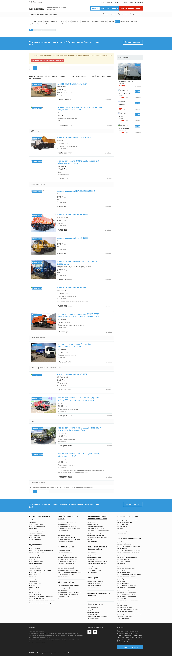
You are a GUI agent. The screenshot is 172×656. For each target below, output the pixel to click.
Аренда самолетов (92, 614)
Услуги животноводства (94, 570)
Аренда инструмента (123, 555)
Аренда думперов (63, 530)
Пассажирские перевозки (39, 516)
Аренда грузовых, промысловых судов (127, 520)
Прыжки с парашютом (93, 618)
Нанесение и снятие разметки (67, 599)
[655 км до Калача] (43, 269)
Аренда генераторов (122, 548)
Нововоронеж (85, 21)
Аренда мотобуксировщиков (37, 531)
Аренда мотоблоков (93, 555)
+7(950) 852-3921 (65, 125)
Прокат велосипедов (35, 539)
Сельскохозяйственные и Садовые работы (97, 548)
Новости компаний (113, 2)
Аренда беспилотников (94, 610)
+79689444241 (64, 179)
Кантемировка (50, 24)
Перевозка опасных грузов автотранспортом (42, 601)
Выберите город (36, 2)
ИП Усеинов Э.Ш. (62, 377)
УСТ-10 (60, 112)
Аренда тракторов (92, 559)
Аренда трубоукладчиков (65, 541)
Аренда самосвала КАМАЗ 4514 (72, 84)
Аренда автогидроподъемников (67, 522)
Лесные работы (93, 578)
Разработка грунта (63, 577)
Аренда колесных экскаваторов (67, 561)
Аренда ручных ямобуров (124, 590)
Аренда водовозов (34, 557)
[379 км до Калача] (43, 143)
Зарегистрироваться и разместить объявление (47, 60)
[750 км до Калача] (43, 352)
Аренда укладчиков (63, 596)
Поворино (134, 21)
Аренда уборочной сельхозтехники (97, 561)
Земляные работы (66, 547)
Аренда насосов (121, 570)
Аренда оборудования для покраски (127, 579)
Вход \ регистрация (136, 2)
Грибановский (34, 24)
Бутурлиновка (95, 21)
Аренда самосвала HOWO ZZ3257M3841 (76, 191)
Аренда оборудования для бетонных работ (129, 574)
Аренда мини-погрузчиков (65, 533)
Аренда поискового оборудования (126, 585)
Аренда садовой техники (94, 557)
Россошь (63, 21)
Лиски (69, 21)
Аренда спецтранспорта (36, 572)
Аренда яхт (120, 528)
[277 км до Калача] (43, 89)
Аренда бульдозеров (64, 550)
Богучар (58, 24)
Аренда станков (121, 598)
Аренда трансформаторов (124, 607)
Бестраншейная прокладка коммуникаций (70, 572)
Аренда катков (62, 590)
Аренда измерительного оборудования (128, 553)
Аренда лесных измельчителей (96, 581)
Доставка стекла (34, 592)
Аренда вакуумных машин (36, 553)
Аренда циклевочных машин (125, 611)
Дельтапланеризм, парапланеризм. (97, 616)
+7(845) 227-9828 (64, 153)
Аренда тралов (33, 574)
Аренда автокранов (63, 524)
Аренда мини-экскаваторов (66, 563)
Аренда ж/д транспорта (94, 599)
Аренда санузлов (92, 541)
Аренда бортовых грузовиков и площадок (41, 550)
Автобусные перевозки (35, 520)
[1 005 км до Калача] (43, 435)
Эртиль (64, 24)
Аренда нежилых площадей (95, 533)
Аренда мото (33, 528)
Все (31, 30)
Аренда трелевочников (94, 585)
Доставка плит (33, 590)
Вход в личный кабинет (131, 8)
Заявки (115, 8)
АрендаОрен (62, 403)
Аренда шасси (33, 581)
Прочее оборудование (123, 618)
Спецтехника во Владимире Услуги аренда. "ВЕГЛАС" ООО (76, 266)
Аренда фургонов (34, 579)
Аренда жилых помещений (95, 526)
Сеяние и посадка (92, 568)
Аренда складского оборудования (126, 596)
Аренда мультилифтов (35, 563)
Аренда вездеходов (34, 555)
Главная (105, 14)
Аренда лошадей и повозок (37, 526)
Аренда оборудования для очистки (126, 577)
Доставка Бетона (34, 587)
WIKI (102, 2)
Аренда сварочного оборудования (126, 592)
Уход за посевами (92, 572)
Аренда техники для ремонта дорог (68, 594)
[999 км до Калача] (43, 404)
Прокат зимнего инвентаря (124, 616)
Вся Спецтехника (62, 194)
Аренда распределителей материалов (69, 592)
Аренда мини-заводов (123, 566)
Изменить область (37, 21)
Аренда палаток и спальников (95, 535)
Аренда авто (32, 522)
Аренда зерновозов (34, 559)
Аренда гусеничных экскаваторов (67, 557)
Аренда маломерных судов (124, 522)
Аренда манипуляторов (36, 561)
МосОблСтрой (61, 290)
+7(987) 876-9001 (65, 416)
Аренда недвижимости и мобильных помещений (97, 517)
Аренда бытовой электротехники (126, 544)
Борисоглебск (55, 21)
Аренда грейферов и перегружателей (69, 528)
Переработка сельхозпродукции (96, 563)
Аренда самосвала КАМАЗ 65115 (72, 214)
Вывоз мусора (33, 585)
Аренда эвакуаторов (35, 583)
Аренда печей (121, 581)
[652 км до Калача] (43, 222)
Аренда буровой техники (65, 553)
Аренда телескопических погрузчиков (69, 539)
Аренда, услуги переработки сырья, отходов (129, 614)
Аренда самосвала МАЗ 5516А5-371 (74, 137)
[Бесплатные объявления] (37, 9)
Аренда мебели (121, 563)
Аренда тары (120, 603)
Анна (127, 21)
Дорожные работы (66, 582)
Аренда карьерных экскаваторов (67, 559)
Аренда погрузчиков (64, 535)
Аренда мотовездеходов (36, 533)
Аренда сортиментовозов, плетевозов (40, 570)
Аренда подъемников (123, 583)
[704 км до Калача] (43, 321)
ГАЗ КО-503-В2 (124, 128)
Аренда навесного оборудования (126, 568)
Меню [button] (124, 2)
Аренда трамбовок (122, 605)
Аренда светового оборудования (126, 594)
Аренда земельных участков (95, 528)
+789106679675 (64, 362)
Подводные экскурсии (123, 531)
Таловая (42, 24)
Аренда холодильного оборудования (127, 609)
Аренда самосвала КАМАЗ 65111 (72, 238)
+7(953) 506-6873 (65, 446)
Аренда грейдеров (63, 555)
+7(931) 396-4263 (65, 477)
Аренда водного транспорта (128, 516)
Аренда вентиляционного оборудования (128, 546)
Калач (117, 21)
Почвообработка (92, 566)
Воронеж (46, 21)
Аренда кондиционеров (123, 561)
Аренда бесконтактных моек (125, 542)
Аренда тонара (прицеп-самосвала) (44, 30)
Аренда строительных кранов (66, 537)
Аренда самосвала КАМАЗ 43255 (72, 287)
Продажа (105, 8)
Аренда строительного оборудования (127, 601)
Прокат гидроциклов (122, 533)
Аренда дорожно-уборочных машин (68, 585)
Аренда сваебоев (63, 566)
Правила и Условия (73, 653)
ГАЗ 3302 (122, 105)
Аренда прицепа (34, 566)
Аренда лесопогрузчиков (94, 583)
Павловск (111, 21)
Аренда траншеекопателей (66, 568)
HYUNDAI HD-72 (124, 93)
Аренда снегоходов (34, 537)
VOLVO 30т (123, 116)
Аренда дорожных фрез (65, 588)
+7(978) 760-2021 (64, 390)
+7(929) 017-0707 (64, 99)
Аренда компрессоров (123, 559)
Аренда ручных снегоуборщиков (126, 587)
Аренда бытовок (92, 522)
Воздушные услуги (95, 604)
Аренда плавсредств (122, 524)
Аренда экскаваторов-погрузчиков (68, 570)
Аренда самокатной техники (37, 535)
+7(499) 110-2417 (64, 206)
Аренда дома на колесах (36, 524)
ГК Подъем (60, 140)
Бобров (122, 21)
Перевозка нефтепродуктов (37, 598)
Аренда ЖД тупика (92, 524)
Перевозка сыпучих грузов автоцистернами (41, 603)
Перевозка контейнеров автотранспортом (41, 596)
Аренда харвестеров (93, 588)
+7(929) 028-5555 (64, 279)
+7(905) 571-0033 (64, 306)
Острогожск (76, 21)
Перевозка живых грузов (36, 594)
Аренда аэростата (92, 607)
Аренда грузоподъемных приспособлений (129, 550)
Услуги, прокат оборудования (129, 538)
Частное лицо (61, 86)
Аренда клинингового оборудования (127, 557)
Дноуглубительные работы (66, 574)
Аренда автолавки (34, 548)
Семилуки (104, 21)
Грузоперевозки (122, 14)
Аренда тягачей (33, 577)
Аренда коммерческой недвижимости (98, 530)
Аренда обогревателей (123, 572)
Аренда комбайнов (92, 553)
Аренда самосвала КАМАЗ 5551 (72, 374)
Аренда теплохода (122, 526)
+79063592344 (64, 332)
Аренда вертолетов (93, 612)
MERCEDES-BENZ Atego (127, 82)
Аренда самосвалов (35, 568)
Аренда (95, 8)
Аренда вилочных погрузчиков (67, 526)
